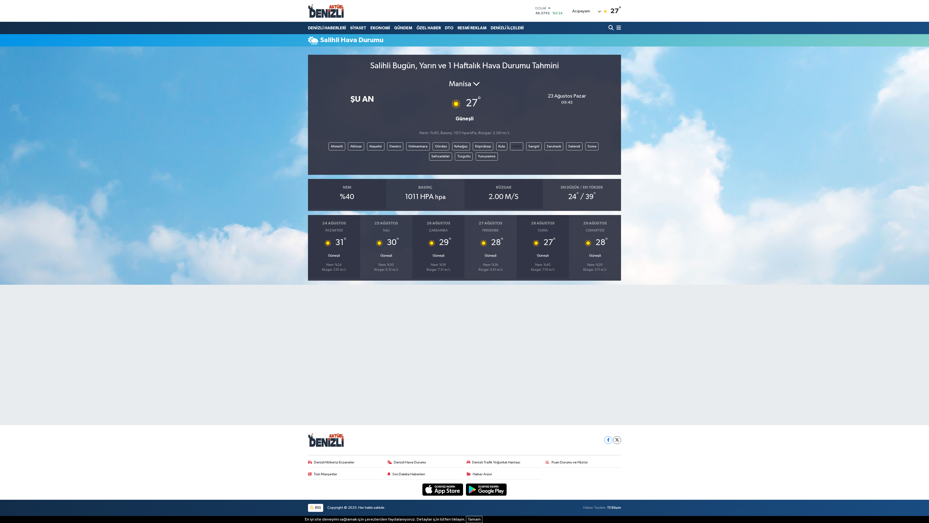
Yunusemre (486, 156)
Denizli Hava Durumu (410, 462)
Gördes (441, 146)
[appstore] (443, 489)
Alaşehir (375, 146)
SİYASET (358, 28)
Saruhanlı (554, 146)
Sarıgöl (533, 146)
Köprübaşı (483, 146)
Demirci (395, 146)
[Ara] (611, 28)
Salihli (516, 146)
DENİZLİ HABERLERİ (327, 28)
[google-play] (486, 489)
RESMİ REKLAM (472, 28)
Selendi (574, 146)
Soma (592, 146)
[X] (617, 440)
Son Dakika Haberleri (408, 474)
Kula (501, 146)
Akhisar (356, 146)
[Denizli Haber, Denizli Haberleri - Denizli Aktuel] (326, 11)
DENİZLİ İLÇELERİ (507, 28)
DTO (449, 28)
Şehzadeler (440, 156)
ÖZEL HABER (428, 28)
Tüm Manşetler (325, 474)
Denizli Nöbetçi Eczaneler (334, 462)
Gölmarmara (417, 146)
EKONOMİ (380, 28)
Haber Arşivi (482, 474)
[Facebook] (608, 440)
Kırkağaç (461, 146)
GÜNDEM (403, 28)
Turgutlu (464, 156)
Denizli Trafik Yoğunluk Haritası (496, 462)
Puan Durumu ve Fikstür (570, 462)
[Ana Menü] (617, 28)
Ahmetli (337, 146)
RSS (318, 507)
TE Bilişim (614, 507)
